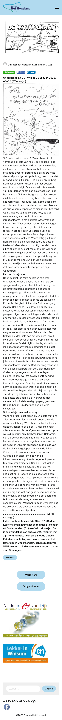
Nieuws (10, 557)
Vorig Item (31, 574)
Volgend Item (31, 586)
